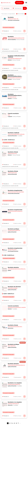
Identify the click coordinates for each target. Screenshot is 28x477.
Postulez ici (6, 31)
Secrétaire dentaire (13, 267)
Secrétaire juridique (13, 229)
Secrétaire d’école (13, 152)
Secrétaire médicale (13, 132)
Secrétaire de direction (14, 286)
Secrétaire (11, 17)
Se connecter (19, 2)
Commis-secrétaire (13, 113)
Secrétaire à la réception (15, 383)
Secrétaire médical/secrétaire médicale (16, 56)
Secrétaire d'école (13, 325)
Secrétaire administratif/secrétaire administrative (14, 76)
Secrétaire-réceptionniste (15, 190)
